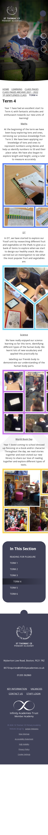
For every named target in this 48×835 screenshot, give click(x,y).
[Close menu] (43, 13)
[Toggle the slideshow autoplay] (43, 49)
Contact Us (16, 693)
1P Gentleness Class (14, 95)
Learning (16, 89)
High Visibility (24, 744)
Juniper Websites (31, 729)
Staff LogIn (33, 693)
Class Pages (32, 89)
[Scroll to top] (24, 613)
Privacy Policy (24, 749)
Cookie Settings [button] (24, 754)
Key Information (17, 688)
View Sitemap (24, 734)
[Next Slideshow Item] (43, 42)
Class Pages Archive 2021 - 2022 (20, 92)
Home (5, 89)
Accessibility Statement (24, 739)
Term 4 (33, 95)
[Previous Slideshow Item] (43, 36)
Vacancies (36, 688)
